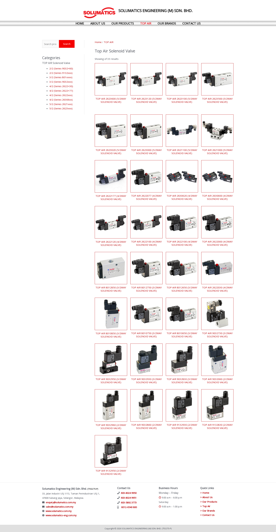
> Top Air (205, 506)
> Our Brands (207, 510)
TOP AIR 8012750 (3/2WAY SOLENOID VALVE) (146, 289)
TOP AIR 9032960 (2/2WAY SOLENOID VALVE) (111, 426)
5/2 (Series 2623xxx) (61, 108)
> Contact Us (207, 514)
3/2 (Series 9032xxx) (61, 81)
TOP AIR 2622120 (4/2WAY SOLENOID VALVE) (111, 243)
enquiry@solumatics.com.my (61, 502)
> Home (204, 492)
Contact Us (191, 23)
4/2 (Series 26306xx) (61, 99)
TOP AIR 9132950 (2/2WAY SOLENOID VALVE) (111, 472)
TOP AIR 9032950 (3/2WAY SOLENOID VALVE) (111, 380)
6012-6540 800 (129, 507)
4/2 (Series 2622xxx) (61, 95)
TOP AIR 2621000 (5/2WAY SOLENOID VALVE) (217, 151)
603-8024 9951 (129, 497)
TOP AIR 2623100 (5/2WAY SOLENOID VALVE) (182, 100)
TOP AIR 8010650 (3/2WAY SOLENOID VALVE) (182, 335)
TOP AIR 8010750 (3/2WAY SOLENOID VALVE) (146, 335)
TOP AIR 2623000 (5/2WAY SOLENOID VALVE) (146, 151)
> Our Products (208, 501)
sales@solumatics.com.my (59, 506)
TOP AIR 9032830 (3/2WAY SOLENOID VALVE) (182, 380)
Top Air (145, 23)
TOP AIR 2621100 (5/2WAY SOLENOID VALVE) (182, 151)
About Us (97, 23)
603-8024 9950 (129, 492)
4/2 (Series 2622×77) (61, 90)
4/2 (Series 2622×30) (61, 86)
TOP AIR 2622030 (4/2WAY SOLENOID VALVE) (217, 289)
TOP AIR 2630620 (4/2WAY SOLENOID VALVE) (182, 197)
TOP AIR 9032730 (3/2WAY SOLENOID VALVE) (217, 335)
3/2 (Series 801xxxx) (60, 77)
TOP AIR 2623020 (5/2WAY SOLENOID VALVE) (111, 151)
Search (66, 43)
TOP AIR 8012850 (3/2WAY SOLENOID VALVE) (111, 289)
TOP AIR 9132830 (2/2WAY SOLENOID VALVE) (217, 426)
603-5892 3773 (129, 502)
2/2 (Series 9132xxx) (61, 72)
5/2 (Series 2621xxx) (61, 104)
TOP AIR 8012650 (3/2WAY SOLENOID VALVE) (182, 289)
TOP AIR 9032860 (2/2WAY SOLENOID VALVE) (146, 426)
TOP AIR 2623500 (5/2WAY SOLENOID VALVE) (217, 100)
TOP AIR (108, 42)
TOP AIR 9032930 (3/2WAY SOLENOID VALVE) (146, 380)
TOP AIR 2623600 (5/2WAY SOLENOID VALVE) (111, 100)
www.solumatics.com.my (59, 510)
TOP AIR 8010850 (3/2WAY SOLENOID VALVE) (111, 335)
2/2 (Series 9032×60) (61, 68)
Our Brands (167, 23)
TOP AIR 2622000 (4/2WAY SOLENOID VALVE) (217, 243)
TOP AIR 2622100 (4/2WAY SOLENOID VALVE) (146, 243)
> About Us (206, 497)
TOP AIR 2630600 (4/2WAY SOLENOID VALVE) (217, 197)
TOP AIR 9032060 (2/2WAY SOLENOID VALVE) (217, 380)
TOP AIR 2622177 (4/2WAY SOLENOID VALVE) (111, 197)
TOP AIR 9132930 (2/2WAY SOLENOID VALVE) (182, 426)
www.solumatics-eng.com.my (61, 515)
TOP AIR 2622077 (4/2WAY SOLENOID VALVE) (146, 197)
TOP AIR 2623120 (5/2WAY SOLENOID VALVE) (146, 100)
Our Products (122, 23)
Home (80, 23)
